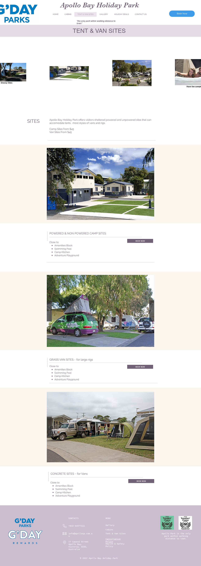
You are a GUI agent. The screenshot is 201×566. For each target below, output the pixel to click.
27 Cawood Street (78, 542)
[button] (100, 184)
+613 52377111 (76, 526)
